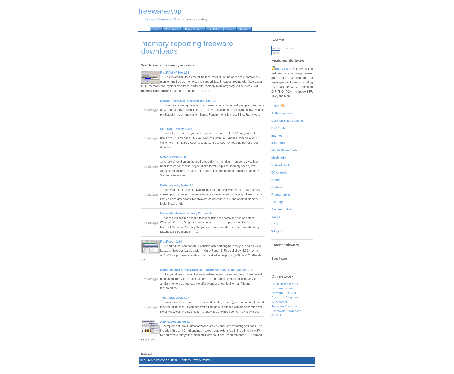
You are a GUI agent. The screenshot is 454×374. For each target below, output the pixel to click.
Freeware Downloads (285, 306)
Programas (293, 297)
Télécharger (279, 302)
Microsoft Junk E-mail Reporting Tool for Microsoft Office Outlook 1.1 (206, 270)
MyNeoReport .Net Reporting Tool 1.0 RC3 (188, 100)
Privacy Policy (201, 360)
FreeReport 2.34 (171, 241)
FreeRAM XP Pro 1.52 (174, 72)
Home (275, 106)
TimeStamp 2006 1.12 (174, 298)
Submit (173, 360)
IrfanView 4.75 (284, 69)
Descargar (278, 297)
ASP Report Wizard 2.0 (175, 321)
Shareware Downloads (286, 311)
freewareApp (159, 360)
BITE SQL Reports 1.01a (176, 129)
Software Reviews (283, 288)
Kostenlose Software (284, 283)
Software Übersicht (283, 292)
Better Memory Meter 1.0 (177, 185)
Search (178, 19)
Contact (185, 360)
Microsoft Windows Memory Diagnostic (186, 213)
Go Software (279, 315)
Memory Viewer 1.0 (173, 157)
